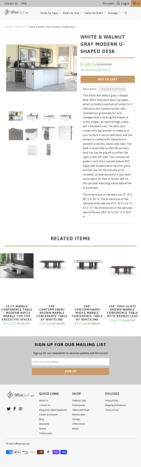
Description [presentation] (89, 88)
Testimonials (45, 433)
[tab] (89, 89)
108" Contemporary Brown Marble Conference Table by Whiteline (52, 279)
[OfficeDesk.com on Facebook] (14, 409)
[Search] (125, 13)
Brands (75, 428)
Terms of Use (111, 410)
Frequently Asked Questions (53, 410)
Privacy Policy (111, 400)
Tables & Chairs (93, 13)
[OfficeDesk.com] (15, 12)
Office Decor (78, 424)
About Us (43, 400)
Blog (41, 419)
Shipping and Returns (115, 405)
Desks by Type (49, 13)
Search (42, 428)
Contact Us (11, 3)
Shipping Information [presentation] (113, 88)
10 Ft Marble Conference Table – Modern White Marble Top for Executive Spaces (17, 279)
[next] (73, 68)
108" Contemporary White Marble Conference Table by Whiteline (87, 279)
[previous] (10, 68)
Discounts (109, 3)
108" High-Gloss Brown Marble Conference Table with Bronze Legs (122, 279)
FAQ (23, 3)
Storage (113, 13)
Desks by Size (71, 13)
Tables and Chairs (80, 410)
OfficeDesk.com (22, 443)
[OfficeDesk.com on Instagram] (20, 409)
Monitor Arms (78, 414)
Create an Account (48, 414)
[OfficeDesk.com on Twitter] (8, 409)
